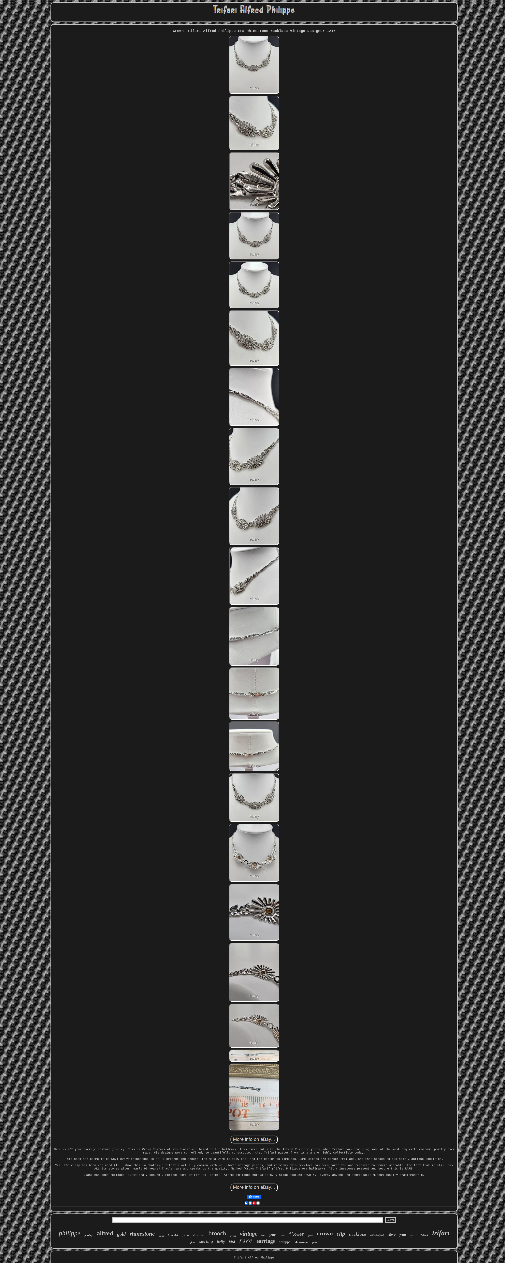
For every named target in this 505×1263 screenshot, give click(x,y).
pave (310, 1235)
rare (245, 1241)
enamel (199, 1234)
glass (192, 1242)
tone (282, 1236)
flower (296, 1234)
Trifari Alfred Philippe (254, 1257)
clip (341, 1234)
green (185, 1235)
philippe (69, 1233)
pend (315, 1242)
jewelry (88, 1235)
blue (263, 1235)
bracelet (173, 1235)
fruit (402, 1235)
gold (121, 1234)
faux (424, 1235)
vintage (248, 1233)
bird (232, 1242)
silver (392, 1235)
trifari (441, 1233)
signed (161, 1236)
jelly (272, 1235)
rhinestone (142, 1233)
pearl (413, 1235)
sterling (206, 1241)
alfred (105, 1233)
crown (325, 1233)
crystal (233, 1236)
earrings (265, 1241)
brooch (217, 1233)
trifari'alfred (377, 1235)
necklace (357, 1234)
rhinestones (301, 1242)
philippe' (285, 1242)
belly (221, 1242)
